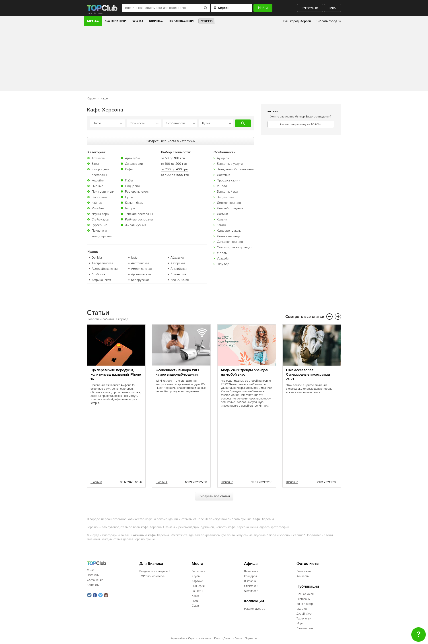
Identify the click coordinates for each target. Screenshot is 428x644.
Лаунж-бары (100, 214)
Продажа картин (228, 180)
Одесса (192, 638)
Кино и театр (304, 604)
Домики (222, 214)
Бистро (130, 208)
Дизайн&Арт (304, 613)
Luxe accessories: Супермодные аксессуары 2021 (308, 374)
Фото (137, 21)
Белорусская (140, 280)
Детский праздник (230, 208)
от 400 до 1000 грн (175, 175)
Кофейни (98, 180)
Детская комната (229, 203)
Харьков (206, 638)
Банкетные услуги (230, 164)
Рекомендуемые (254, 609)
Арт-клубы (132, 158)
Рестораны (99, 197)
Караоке (197, 581)
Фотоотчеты (307, 563)
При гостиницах (103, 191)
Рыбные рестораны (139, 219)
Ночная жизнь (305, 594)
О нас (90, 570)
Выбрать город (326, 21)
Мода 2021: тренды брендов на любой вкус (244, 372)
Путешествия (304, 628)
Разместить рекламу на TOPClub (301, 124)
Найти (243, 123)
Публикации (181, 21)
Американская (141, 269)
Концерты (250, 576)
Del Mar (97, 257)
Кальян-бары (134, 203)
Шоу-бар (223, 264)
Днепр (227, 638)
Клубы (196, 576)
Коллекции (116, 21)
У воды (222, 253)
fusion (135, 257)
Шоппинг (96, 482)
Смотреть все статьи (304, 316)
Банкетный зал (227, 191)
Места (93, 21)
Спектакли (251, 586)
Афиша (156, 21)
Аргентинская (141, 274)
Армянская (178, 274)
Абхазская (178, 257)
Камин (221, 225)
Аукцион (223, 158)
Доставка (223, 175)
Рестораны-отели (137, 191)
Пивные (97, 186)
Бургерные (99, 225)
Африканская (101, 280)
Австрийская (140, 263)
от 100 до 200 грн (174, 164)
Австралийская (102, 263)
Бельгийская (180, 280)
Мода (299, 623)
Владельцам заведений (154, 571)
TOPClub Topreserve (152, 576)
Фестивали (251, 591)
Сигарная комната (230, 242)
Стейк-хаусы (100, 219)
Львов (238, 638)
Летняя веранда (228, 236)
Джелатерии (134, 164)
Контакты (93, 585)
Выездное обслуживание (235, 169)
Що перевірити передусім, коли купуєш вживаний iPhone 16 (116, 374)
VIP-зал (222, 186)
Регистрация (310, 8)
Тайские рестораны (139, 214)
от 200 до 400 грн (174, 169)
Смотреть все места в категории (170, 141)
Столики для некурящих (234, 247)
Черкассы (251, 638)
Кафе (129, 169)
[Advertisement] (214, 60)
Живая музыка (135, 225)
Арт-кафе (98, 158)
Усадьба (222, 258)
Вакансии (93, 575)
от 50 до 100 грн (173, 158)
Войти (332, 8)
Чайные (97, 203)
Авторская (178, 263)
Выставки (250, 581)
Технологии (303, 618)
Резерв (206, 21)
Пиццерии (132, 186)
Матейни (98, 208)
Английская (179, 269)
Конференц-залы (229, 230)
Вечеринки (251, 571)
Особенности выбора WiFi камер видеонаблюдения (177, 372)
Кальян (222, 219)
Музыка (301, 609)
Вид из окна (225, 197)
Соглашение (95, 580)
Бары (95, 164)
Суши (129, 197)
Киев (217, 638)
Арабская (98, 274)
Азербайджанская (105, 269)
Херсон (91, 98)
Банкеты (197, 591)
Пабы (129, 180)
